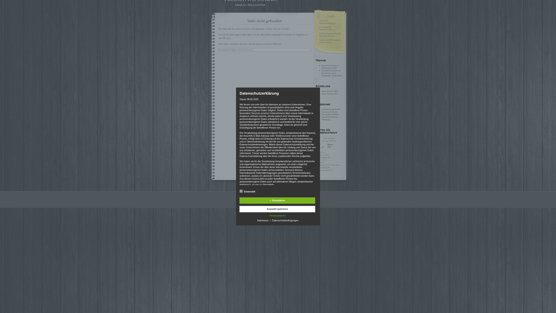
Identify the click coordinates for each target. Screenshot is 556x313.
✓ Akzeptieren (277, 200)
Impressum (262, 220)
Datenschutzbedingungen (285, 220)
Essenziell (249, 191)
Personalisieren (278, 215)
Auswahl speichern (277, 209)
